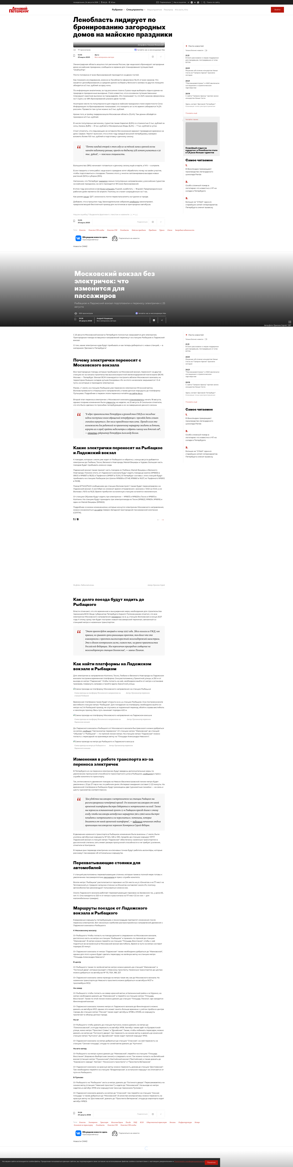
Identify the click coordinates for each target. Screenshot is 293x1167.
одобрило (134, 202)
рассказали (109, 877)
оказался (103, 181)
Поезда (128, 1122)
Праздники (152, 230)
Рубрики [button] (117, 9)
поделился (137, 821)
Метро (197, 1122)
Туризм (161, 230)
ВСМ (142, 1122)
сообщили (148, 774)
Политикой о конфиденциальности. (189, 1161)
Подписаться (165, 2)
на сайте (98, 510)
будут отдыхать (107, 189)
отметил (92, 433)
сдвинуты (110, 402)
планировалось (136, 399)
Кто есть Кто (181, 9)
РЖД (135, 1122)
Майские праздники (139, 230)
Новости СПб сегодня (96, 230)
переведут (116, 617)
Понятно (211, 1162)
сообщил (87, 731)
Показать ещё (191, 113)
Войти (277, 10)
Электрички (92, 1122)
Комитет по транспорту (83, 1125)
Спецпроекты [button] (135, 9)
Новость (82, 230)
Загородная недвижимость (184, 230)
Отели (169, 230)
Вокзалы (173, 1122)
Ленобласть (124, 230)
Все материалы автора (104, 57)
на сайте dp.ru (135, 393)
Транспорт (104, 1122)
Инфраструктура (185, 1122)
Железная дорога (117, 1122)
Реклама (168, 9)
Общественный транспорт (156, 1122)
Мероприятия (154, 9)
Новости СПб (112, 230)
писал (86, 197)
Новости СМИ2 (80, 246)
